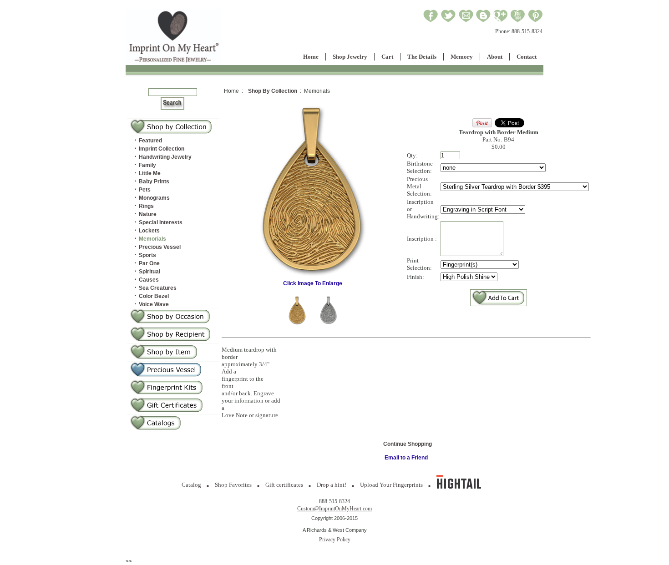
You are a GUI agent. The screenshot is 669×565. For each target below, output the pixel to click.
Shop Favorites (233, 484)
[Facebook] (431, 21)
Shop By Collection (272, 91)
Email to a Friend (406, 457)
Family (147, 165)
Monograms (154, 198)
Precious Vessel (160, 247)
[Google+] (500, 21)
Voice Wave (154, 304)
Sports (147, 255)
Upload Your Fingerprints (391, 484)
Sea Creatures (158, 288)
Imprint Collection (161, 149)
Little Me (150, 173)
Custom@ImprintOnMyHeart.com (334, 508)
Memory (462, 56)
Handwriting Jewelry (165, 157)
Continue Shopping (407, 444)
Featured (150, 140)
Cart (387, 56)
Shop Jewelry (350, 56)
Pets (145, 190)
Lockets (149, 230)
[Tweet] (448, 21)
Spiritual (149, 271)
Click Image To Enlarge (312, 283)
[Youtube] (518, 21)
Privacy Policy (334, 539)
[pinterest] (535, 21)
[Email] (466, 21)
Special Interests (160, 222)
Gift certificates (284, 484)
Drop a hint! (331, 484)
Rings (146, 206)
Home (311, 56)
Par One (149, 263)
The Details (421, 56)
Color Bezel (154, 296)
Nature (148, 214)
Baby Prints (154, 181)
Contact (527, 56)
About (494, 56)
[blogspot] (483, 21)
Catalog (191, 484)
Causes (149, 280)
